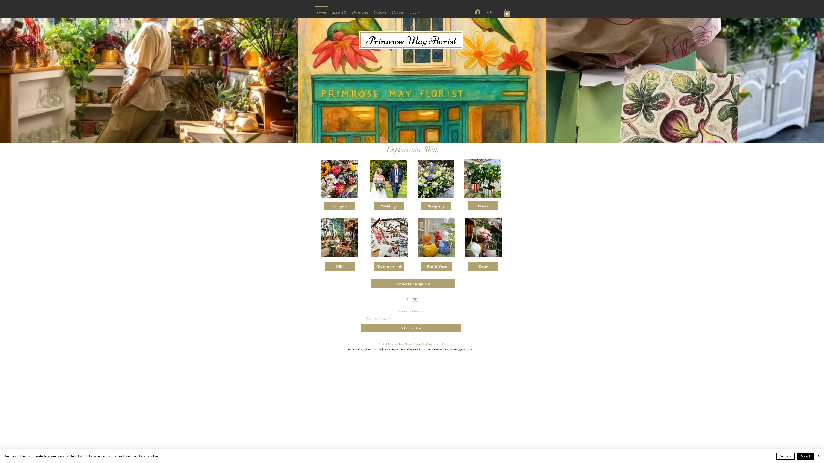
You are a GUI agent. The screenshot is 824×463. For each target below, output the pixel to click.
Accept (805, 456)
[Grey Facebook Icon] (407, 300)
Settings (785, 456)
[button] (339, 10)
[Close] (818, 456)
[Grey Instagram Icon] (415, 300)
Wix (442, 344)
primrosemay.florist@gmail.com (453, 349)
